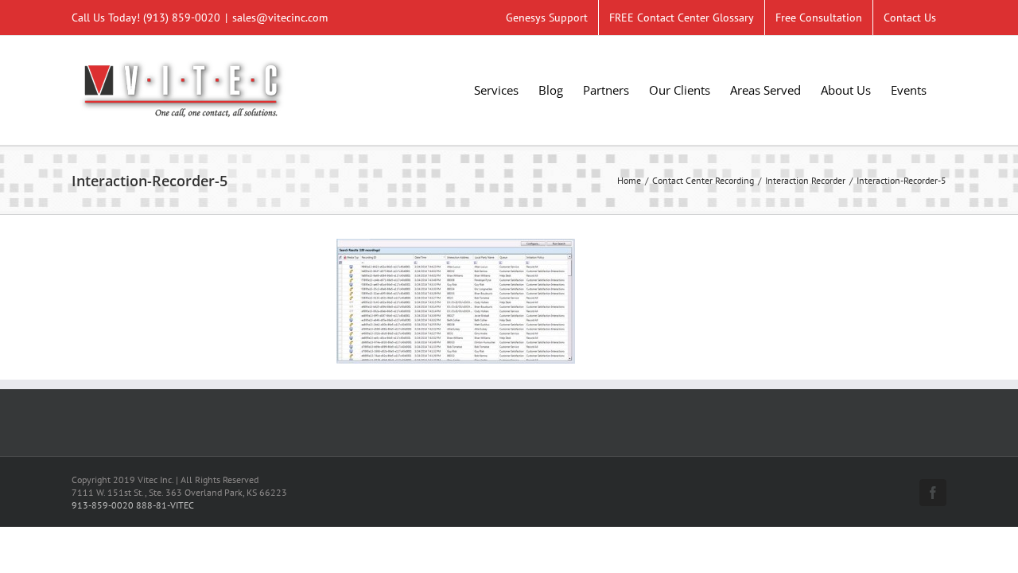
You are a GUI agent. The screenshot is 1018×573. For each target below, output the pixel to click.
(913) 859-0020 (181, 17)
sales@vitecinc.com (280, 17)
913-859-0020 (103, 505)
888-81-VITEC (165, 505)
